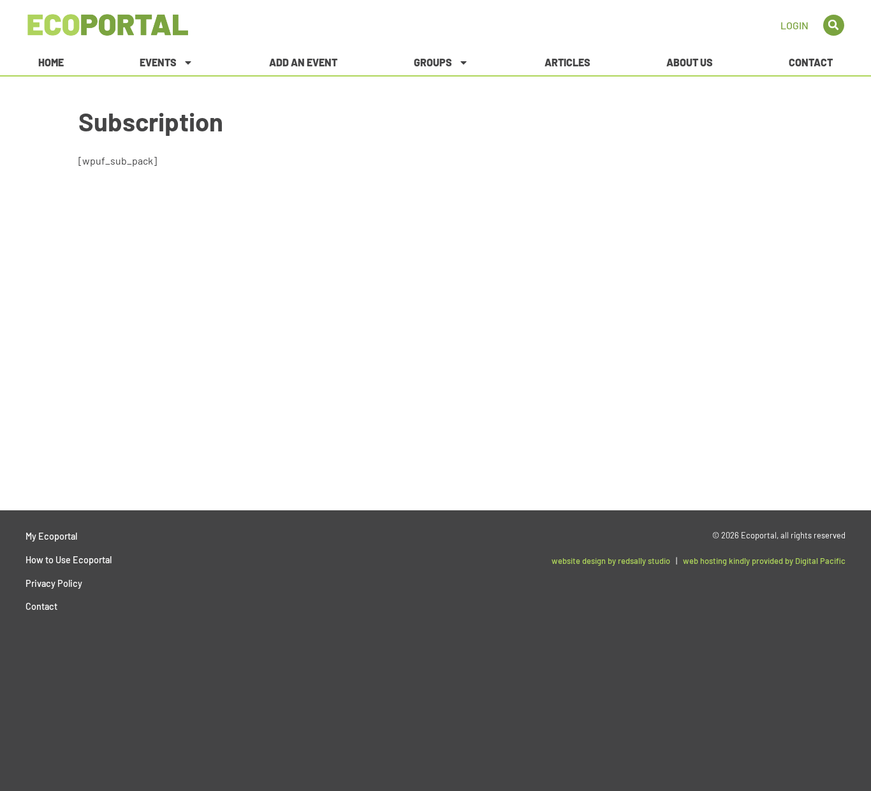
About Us (689, 62)
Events (158, 62)
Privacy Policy (54, 583)
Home (51, 62)
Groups (433, 62)
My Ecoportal (51, 536)
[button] (833, 25)
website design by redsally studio (611, 561)
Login (794, 25)
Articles (567, 62)
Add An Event (303, 62)
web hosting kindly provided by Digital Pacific (764, 561)
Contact (811, 62)
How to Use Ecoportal (69, 559)
